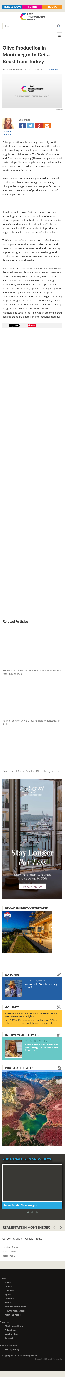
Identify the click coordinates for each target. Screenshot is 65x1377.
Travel (8, 1302)
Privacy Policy (12, 1349)
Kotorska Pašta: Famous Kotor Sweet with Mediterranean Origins (31, 1015)
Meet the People (13, 1314)
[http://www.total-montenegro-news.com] (32, 16)
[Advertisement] (32, 474)
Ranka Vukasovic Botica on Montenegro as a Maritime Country (42, 1047)
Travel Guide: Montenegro (20, 1205)
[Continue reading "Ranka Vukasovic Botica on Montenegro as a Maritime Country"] (13, 1049)
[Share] (22, 125)
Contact (9, 1337)
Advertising (11, 1329)
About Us (5, 1321)
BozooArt (39, 1358)
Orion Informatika (53, 1358)
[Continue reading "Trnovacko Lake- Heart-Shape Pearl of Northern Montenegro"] (32, 1107)
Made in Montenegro (15, 1306)
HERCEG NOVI (12, 7)
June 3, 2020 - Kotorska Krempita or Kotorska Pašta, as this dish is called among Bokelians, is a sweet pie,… (31, 1022)
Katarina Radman (14, 69)
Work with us (11, 1333)
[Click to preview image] (32, 91)
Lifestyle (9, 1298)
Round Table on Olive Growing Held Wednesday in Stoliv (31, 722)
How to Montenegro (15, 1310)
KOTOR (32, 7)
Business (53, 69)
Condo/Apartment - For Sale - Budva (22, 1238)
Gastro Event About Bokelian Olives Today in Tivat (31, 771)
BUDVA (52, 7)
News (8, 1282)
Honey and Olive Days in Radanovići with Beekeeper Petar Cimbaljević (32, 672)
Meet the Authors (14, 1325)
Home (3, 1278)
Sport (8, 1294)
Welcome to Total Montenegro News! (42, 985)
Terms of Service (8, 1345)
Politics (8, 1286)
